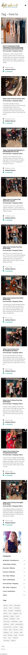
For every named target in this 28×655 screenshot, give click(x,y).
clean (10, 608)
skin (11, 632)
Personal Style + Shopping (10, 51)
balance (6, 605)
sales (10, 629)
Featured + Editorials (9, 572)
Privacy (3, 649)
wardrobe (15, 638)
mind (18, 619)
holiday (12, 616)
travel (5, 638)
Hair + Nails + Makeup (9, 576)
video (9, 638)
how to (17, 616)
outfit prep (6, 624)
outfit (20, 621)
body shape (17, 605)
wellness (13, 640)
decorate (10, 610)
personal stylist (7, 627)
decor (5, 610)
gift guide (6, 616)
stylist (15, 635)
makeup (6, 619)
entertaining (18, 610)
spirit (21, 632)
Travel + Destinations (9, 591)
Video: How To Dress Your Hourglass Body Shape (11, 452)
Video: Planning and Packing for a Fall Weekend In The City (13, 150)
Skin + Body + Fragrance (10, 587)
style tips (10, 635)
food (10, 613)
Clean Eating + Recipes (9, 564)
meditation (12, 619)
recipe (21, 627)
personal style (19, 624)
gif (20, 613)
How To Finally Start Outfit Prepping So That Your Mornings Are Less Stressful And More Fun (13, 47)
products (15, 627)
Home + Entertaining (9, 579)
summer (21, 635)
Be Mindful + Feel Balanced (11, 560)
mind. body (6, 621)
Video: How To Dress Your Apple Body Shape (13, 503)
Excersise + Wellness (9, 568)
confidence (17, 608)
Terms (3, 646)
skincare (16, 632)
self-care (15, 629)
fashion (5, 613)
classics (6, 608)
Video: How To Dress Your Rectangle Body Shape (11, 349)
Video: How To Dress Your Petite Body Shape (13, 298)
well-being (6, 640)
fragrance (15, 613)
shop (21, 629)
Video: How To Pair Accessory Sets (14, 98)
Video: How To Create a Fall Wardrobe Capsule (12, 200)
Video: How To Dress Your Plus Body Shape (12, 247)
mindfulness (14, 621)
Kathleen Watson (10, 69)
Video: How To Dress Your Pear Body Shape (12, 400)
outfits (12, 624)
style (5, 635)
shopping (6, 632)
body (10, 605)
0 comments (9, 71)
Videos (21, 51)
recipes (5, 629)
